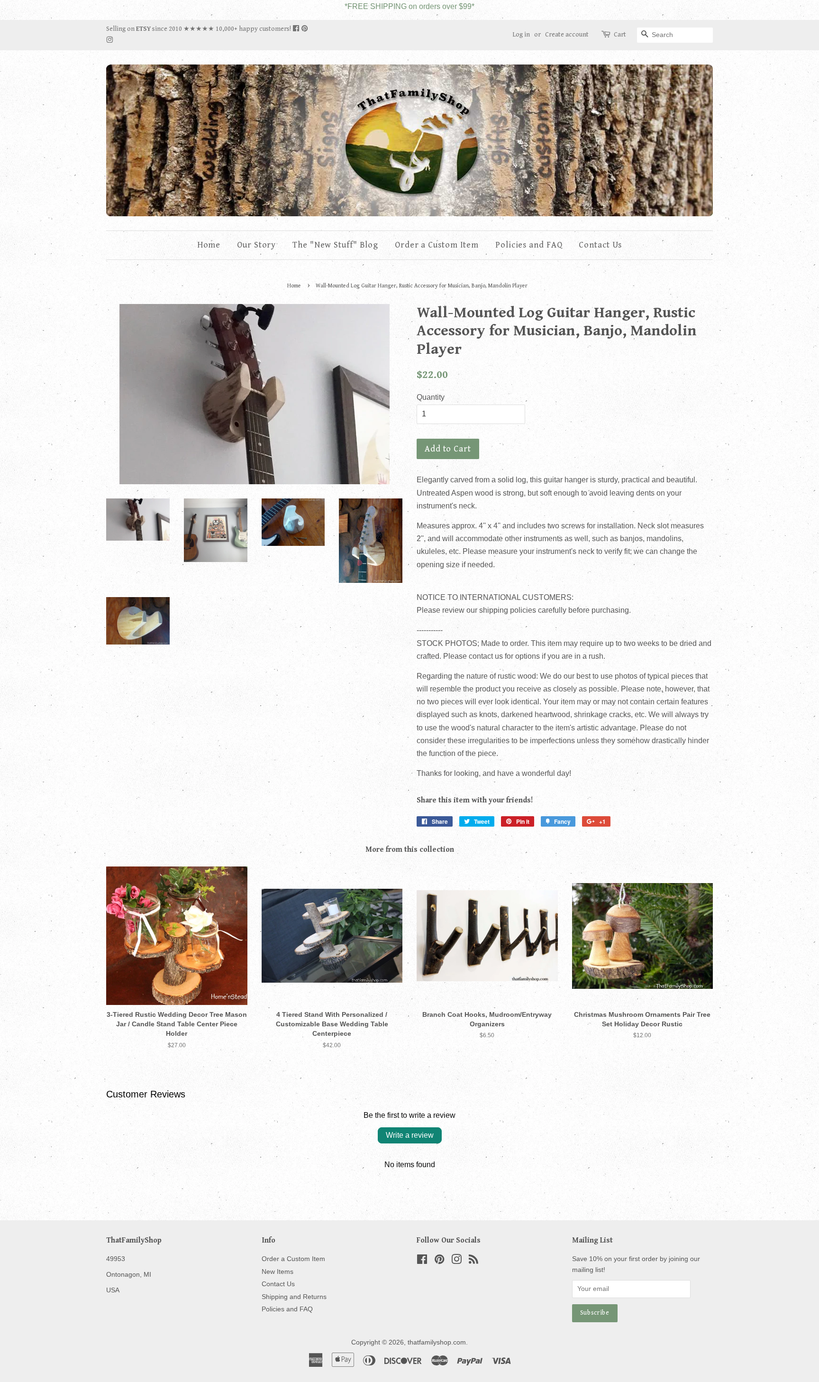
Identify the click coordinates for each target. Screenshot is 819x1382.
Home (209, 245)
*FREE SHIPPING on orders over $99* (409, 6)
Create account (567, 34)
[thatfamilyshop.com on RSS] (473, 1261)
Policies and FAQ (528, 245)
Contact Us (600, 245)
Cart (620, 34)
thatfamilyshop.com (437, 1342)
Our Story (256, 245)
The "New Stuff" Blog (335, 245)
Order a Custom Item (437, 245)
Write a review (410, 1135)
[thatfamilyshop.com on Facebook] (296, 29)
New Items (277, 1271)
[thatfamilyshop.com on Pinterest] (304, 29)
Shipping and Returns (294, 1296)
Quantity (431, 397)
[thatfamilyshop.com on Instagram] (109, 40)
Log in (521, 34)
